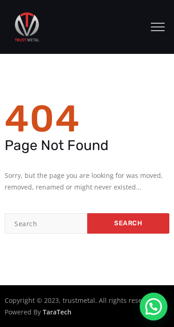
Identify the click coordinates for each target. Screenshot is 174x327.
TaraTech (57, 311)
